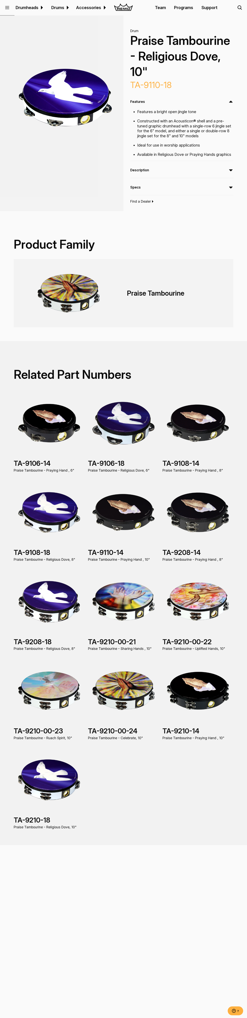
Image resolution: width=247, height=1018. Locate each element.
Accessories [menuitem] (88, 7)
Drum (134, 31)
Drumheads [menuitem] (27, 7)
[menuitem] (41, 7)
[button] (7, 7)
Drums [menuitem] (57, 7)
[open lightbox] (65, 97)
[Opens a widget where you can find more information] (235, 1011)
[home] (123, 7)
